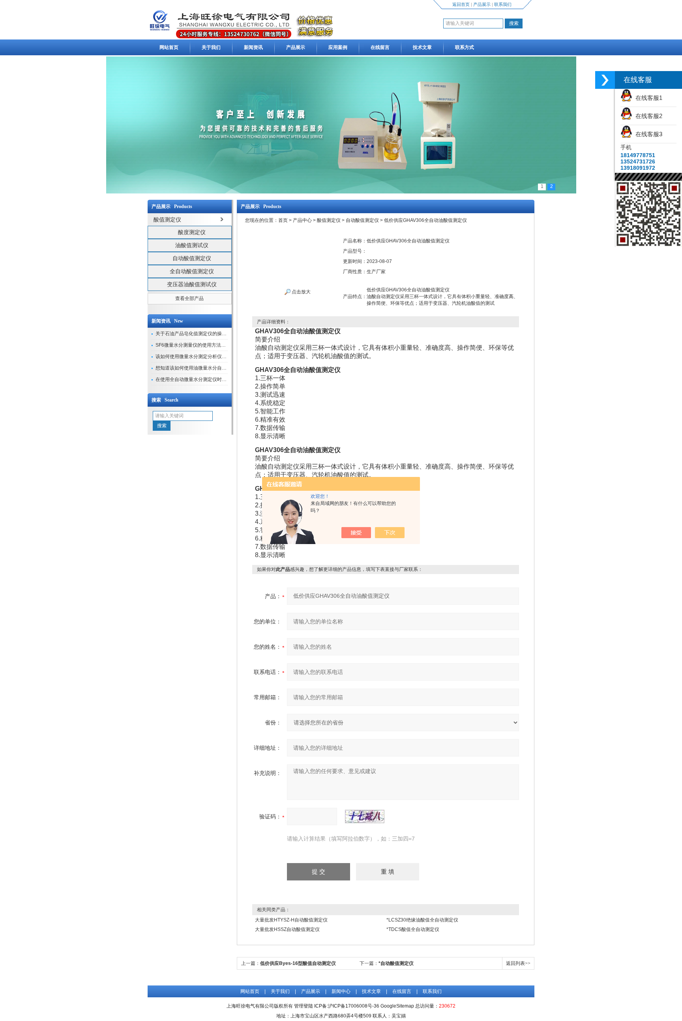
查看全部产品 (189, 298)
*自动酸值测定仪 (396, 963)
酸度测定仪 (192, 232)
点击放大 (300, 292)
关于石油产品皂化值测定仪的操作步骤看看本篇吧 (208, 333)
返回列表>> (518, 963)
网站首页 (168, 47)
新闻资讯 (253, 47)
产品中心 (302, 220)
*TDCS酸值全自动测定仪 (412, 929)
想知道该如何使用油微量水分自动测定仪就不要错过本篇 (215, 368)
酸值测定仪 (329, 220)
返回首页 (461, 4)
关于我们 (211, 47)
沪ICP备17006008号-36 (353, 1006)
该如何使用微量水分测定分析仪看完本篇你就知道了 (210, 356)
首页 (283, 220)
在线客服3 (647, 134)
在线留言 (380, 47)
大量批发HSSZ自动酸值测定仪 (287, 929)
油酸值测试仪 (191, 245)
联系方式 (464, 47)
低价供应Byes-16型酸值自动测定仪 (298, 963)
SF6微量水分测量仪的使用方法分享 (193, 345)
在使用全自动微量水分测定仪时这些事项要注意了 (208, 379)
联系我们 (503, 4)
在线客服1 (647, 97)
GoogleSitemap (397, 1006)
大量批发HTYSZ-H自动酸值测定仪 (291, 920)
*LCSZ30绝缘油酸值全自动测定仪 (422, 920)
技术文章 (422, 47)
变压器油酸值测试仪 (192, 284)
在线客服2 (647, 116)
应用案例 (337, 47)
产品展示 (482, 4)
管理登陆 (303, 1006)
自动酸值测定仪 (191, 258)
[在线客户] (605, 80)
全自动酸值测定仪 (192, 271)
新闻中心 (341, 991)
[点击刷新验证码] (364, 816)
